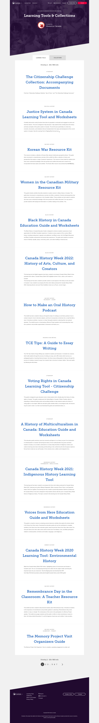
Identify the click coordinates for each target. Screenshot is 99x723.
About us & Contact (31, 697)
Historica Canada (53, 26)
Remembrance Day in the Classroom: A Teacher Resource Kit (49, 596)
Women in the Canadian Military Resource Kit (49, 185)
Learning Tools (28, 3)
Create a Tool (72, 3)
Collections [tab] (58, 57)
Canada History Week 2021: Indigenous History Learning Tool (49, 474)
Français (64, 3)
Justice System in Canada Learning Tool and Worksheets (49, 114)
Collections (34, 3)
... (59, 131)
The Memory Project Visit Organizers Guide (49, 639)
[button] (17, 3)
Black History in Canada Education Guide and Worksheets (49, 223)
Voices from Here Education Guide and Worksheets (49, 515)
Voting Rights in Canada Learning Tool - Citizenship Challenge (49, 386)
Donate (82, 3)
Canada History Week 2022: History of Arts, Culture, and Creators (49, 263)
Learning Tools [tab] (41, 57)
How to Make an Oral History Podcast (49, 307)
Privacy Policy (29, 699)
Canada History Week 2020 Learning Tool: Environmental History (49, 555)
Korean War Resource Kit (49, 149)
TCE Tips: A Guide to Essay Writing (49, 345)
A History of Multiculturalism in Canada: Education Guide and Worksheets (49, 429)
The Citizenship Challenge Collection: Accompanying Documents (49, 82)
